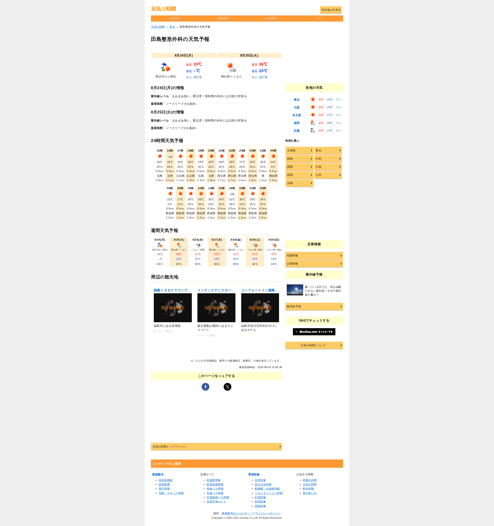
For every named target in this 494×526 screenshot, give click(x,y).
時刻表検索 (166, 480)
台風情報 (271, 18)
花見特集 (260, 480)
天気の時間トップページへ (169, 446)
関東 (290, 158)
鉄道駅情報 (214, 480)
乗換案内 (157, 474)
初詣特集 (260, 501)
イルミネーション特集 (269, 493)
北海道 (291, 150)
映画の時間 (310, 480)
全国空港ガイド (216, 501)
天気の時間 (158, 26)
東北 (172, 26)
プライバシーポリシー (267, 513)
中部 (318, 158)
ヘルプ (319, 18)
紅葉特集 (260, 497)
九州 (318, 174)
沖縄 (290, 183)
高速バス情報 (215, 493)
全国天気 (174, 18)
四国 (290, 174)
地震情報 (222, 18)
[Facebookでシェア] (205, 387)
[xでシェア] (227, 387)
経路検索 (164, 484)
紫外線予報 (294, 306)
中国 (318, 166)
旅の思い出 (310, 493)
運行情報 (164, 488)
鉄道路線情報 (215, 484)
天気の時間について (313, 345)
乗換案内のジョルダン (236, 513)
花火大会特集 (263, 484)
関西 (290, 166)
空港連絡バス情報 (218, 497)
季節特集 (254, 474)
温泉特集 (260, 505)
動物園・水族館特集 (267, 488)
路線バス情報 (215, 488)
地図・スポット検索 (171, 493)
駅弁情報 (308, 488)
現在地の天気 (329, 9)
